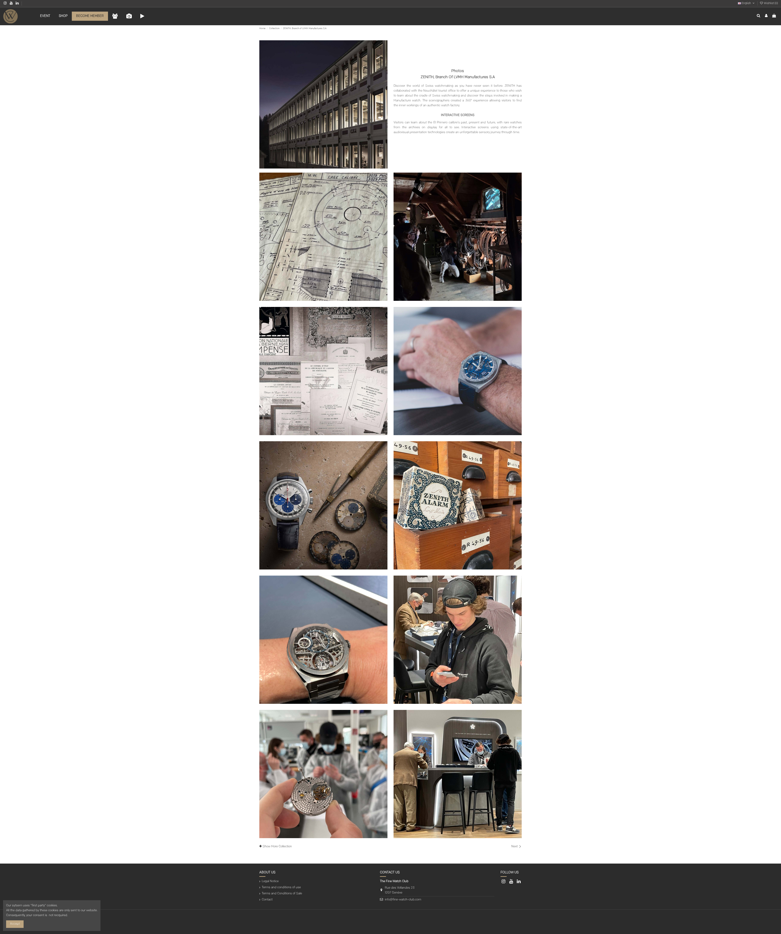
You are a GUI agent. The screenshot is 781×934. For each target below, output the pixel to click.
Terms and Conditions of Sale (282, 893)
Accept (15, 923)
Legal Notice (270, 881)
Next (514, 846)
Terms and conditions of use (281, 887)
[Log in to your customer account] (766, 16)
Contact (267, 899)
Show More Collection (277, 846)
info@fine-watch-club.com (403, 899)
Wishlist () (770, 3)
